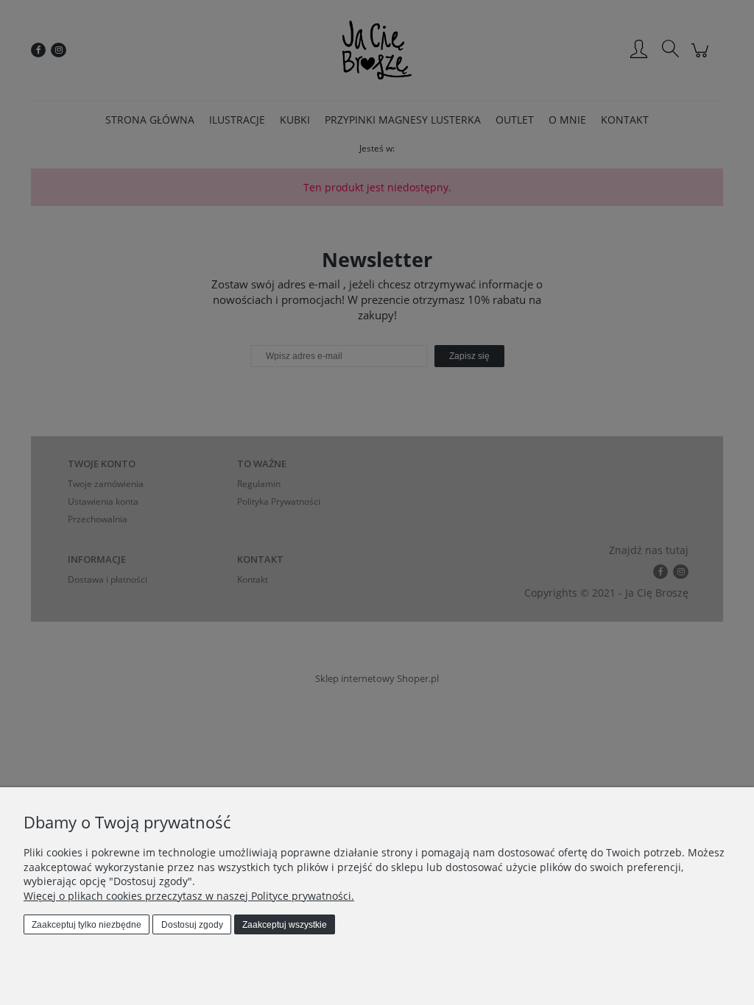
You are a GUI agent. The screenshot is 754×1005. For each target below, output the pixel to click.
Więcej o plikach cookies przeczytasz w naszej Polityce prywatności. (189, 896)
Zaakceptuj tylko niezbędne (86, 925)
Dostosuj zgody (192, 925)
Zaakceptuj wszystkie (284, 925)
